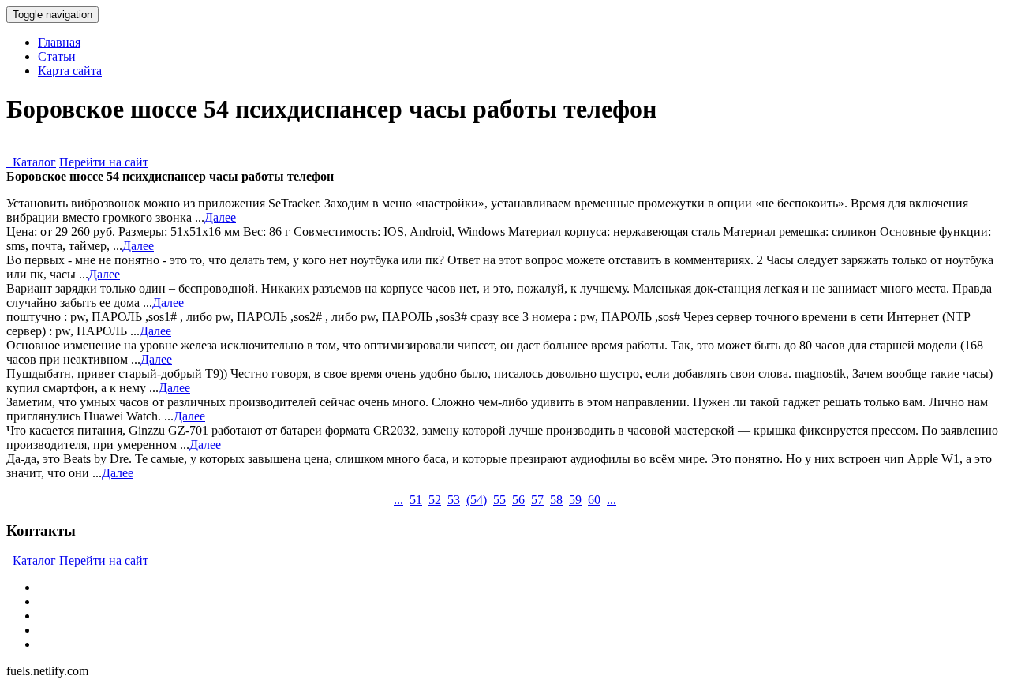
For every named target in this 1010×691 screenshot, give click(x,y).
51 (416, 499)
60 (594, 499)
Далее (220, 217)
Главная (59, 42)
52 (434, 499)
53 (453, 499)
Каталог (31, 162)
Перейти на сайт (103, 162)
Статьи (57, 56)
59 (575, 499)
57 (537, 499)
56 (518, 499)
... (398, 499)
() (476, 499)
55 (499, 499)
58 (556, 499)
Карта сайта (70, 70)
